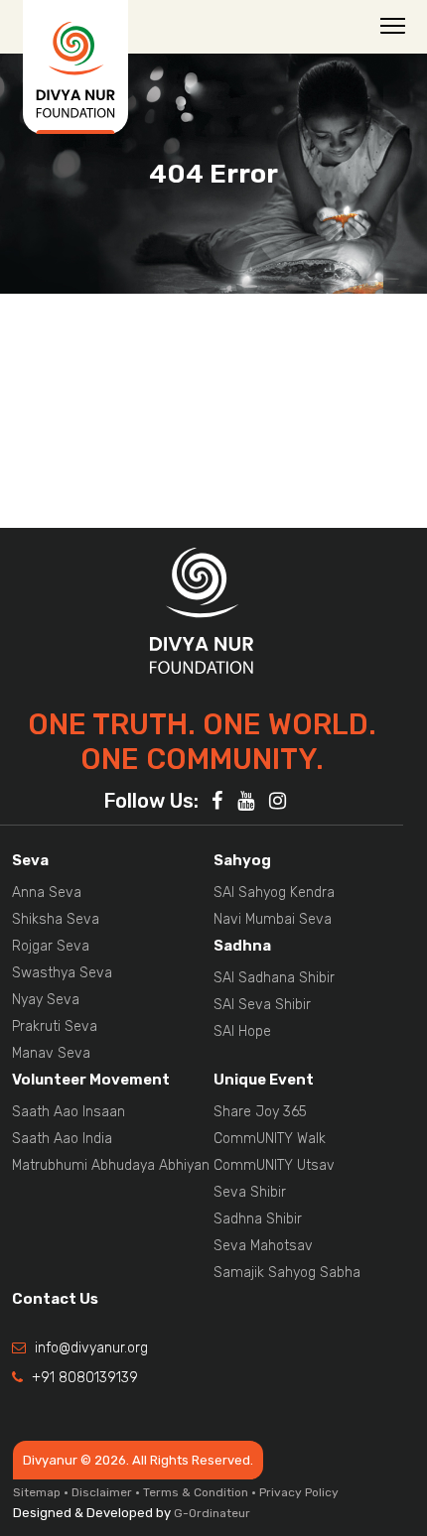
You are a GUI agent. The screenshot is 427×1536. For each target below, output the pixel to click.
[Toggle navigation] (392, 25)
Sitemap (37, 1492)
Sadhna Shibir (258, 1219)
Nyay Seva (45, 999)
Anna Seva (46, 892)
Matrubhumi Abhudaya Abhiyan (111, 1165)
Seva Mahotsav (263, 1245)
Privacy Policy (299, 1492)
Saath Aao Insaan (68, 1111)
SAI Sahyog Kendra (274, 892)
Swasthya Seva (62, 972)
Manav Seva (51, 1053)
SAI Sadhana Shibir (274, 977)
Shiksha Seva (55, 919)
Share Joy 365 (260, 1111)
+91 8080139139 (85, 1377)
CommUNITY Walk (270, 1138)
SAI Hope (242, 1031)
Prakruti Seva (54, 1026)
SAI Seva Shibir (262, 1004)
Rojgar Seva (50, 946)
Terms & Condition (195, 1492)
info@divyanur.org (91, 1348)
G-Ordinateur (212, 1513)
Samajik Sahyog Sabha (287, 1272)
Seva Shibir (250, 1192)
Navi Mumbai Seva (273, 919)
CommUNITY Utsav (274, 1165)
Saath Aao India (62, 1138)
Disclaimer (101, 1492)
